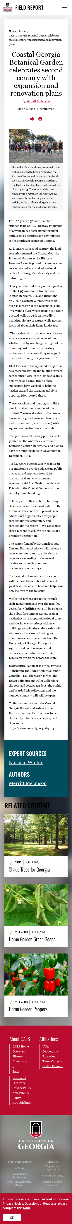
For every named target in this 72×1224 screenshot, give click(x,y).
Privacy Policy (22, 1087)
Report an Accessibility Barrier (19, 1183)
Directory (52, 1161)
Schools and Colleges (19, 1161)
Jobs (16, 1071)
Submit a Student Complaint (52, 1183)
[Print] (40, 119)
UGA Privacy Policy (52, 1175)
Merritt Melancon (38, 101)
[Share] (32, 119)
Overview (19, 1051)
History (18, 1056)
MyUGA (19, 1168)
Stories (22, 31)
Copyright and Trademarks (19, 1176)
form (26, 1208)
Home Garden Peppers (28, 1009)
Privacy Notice (13, 1203)
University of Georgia (36, 1135)
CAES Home (21, 1046)
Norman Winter (26, 762)
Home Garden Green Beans (32, 939)
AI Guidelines (22, 1102)
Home (12, 31)
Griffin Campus (52, 1066)
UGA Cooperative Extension (50, 1051)
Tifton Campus (52, 1061)
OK (12, 1217)
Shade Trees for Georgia (29, 869)
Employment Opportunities (53, 1168)
